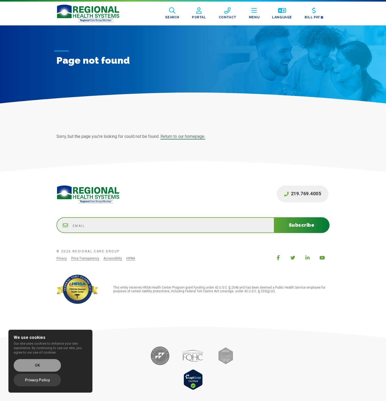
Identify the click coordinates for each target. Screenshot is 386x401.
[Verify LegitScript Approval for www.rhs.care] (193, 388)
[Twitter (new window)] (292, 257)
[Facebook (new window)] (278, 257)
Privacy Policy (37, 380)
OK (37, 365)
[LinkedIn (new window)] (307, 257)
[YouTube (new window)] (322, 257)
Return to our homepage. (182, 136)
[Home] (92, 13)
